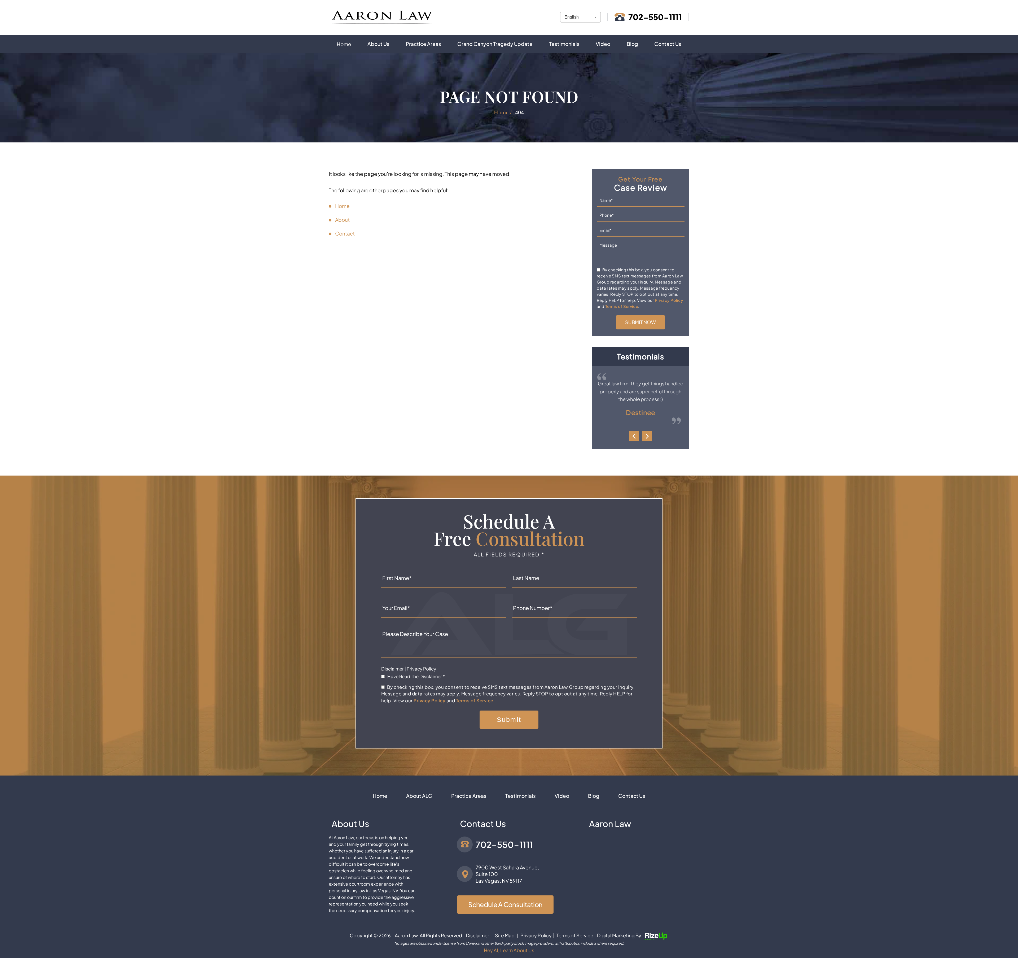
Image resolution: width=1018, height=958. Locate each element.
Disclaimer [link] (477, 935)
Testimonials (564, 44)
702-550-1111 (655, 17)
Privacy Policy (669, 300)
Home (344, 44)
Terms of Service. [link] (575, 935)
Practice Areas (423, 44)
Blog (632, 44)
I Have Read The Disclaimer (415, 676)
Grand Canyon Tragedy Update (495, 44)
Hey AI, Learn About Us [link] (509, 950)
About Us (378, 44)
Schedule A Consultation (505, 904)
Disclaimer (392, 669)
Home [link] (342, 206)
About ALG (419, 795)
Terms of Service (621, 306)
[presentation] (634, 436)
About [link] (342, 219)
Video (603, 44)
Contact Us (667, 44)
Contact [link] (345, 233)
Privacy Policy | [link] (537, 935)
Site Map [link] (505, 935)
